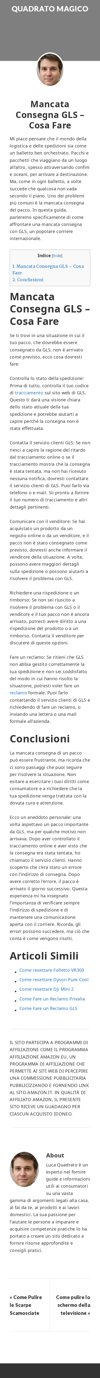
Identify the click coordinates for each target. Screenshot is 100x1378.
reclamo (18, 693)
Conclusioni (27, 279)
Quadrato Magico (50, 8)
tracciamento (29, 393)
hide (57, 255)
